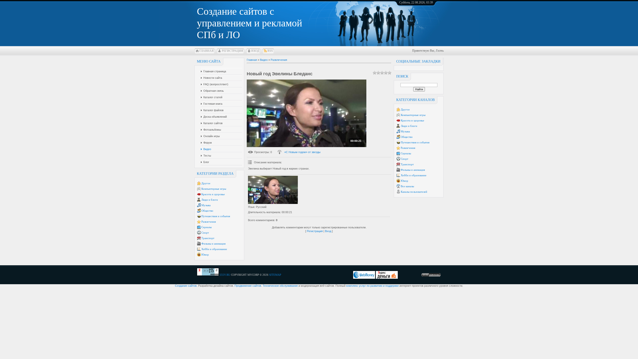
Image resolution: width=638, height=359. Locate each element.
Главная (206, 51)
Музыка (206, 205)
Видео (264, 59)
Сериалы (206, 227)
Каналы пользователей (414, 191)
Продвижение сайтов (248, 285)
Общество (207, 210)
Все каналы (407, 186)
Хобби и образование (214, 249)
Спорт (205, 232)
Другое (205, 183)
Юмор (205, 254)
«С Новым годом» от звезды (302, 152)
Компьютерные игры (213, 188)
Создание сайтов (186, 285)
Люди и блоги (209, 199)
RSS (270, 51)
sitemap (275, 274)
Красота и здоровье (213, 194)
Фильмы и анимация (213, 243)
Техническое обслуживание (280, 285)
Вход (255, 51)
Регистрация (232, 51)
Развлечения (208, 221)
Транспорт (207, 238)
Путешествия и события (215, 216)
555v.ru (225, 274)
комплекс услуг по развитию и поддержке (372, 285)
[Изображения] (273, 190)
